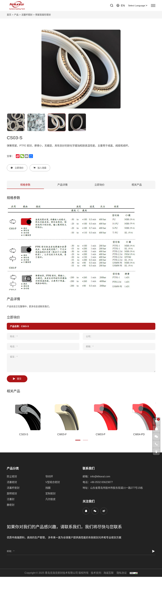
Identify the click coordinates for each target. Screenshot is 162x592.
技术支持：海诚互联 (102, 572)
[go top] (156, 451)
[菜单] (153, 5)
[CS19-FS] (100, 413)
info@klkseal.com (100, 476)
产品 (16, 14)
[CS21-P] (139, 413)
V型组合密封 (52, 482)
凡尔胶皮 (50, 499)
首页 (9, 14)
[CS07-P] (62, 413)
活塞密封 (12, 482)
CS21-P (138, 434)
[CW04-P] (23, 413)
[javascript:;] (103, 510)
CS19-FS (100, 434)
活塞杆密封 (26, 14)
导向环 (49, 476)
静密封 (10, 505)
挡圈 (47, 487)
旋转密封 (12, 493)
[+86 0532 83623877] (156, 444)
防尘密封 (12, 476)
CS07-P (62, 434)
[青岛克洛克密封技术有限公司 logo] (17, 5)
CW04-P (23, 434)
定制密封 (50, 493)
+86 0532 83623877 (101, 482)
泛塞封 (10, 499)
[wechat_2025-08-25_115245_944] (94, 510)
